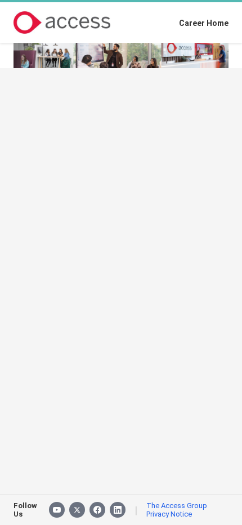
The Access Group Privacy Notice (176, 509)
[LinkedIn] (118, 510)
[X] (77, 510)
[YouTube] (57, 510)
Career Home (203, 23)
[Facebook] (97, 510)
